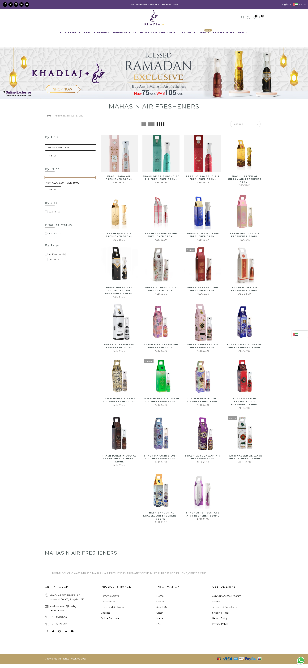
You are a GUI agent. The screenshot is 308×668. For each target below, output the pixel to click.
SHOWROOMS (223, 32)
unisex (54, 259)
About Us (161, 607)
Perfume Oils (108, 601)
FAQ (158, 624)
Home (48, 115)
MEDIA (243, 32)
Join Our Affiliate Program (226, 596)
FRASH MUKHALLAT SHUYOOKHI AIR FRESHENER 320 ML (119, 290)
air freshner (57, 254)
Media (159, 618)
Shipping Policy (220, 612)
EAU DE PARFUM (97, 32)
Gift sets (105, 612)
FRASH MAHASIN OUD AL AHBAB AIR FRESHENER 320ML (119, 458)
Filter (53, 156)
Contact (160, 601)
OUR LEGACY (70, 32)
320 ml (54, 211)
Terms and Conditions (224, 607)
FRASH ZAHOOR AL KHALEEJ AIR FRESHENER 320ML (161, 515)
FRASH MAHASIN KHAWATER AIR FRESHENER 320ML (244, 401)
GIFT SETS (187, 32)
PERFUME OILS (125, 32)
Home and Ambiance (113, 607)
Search (216, 601)
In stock (55, 233)
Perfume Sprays (110, 596)
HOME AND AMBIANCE (157, 32)
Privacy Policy (220, 624)
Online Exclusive (110, 618)
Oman (159, 612)
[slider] (45, 178)
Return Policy (219, 618)
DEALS (205, 31)
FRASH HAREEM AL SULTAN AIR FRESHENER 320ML (244, 179)
